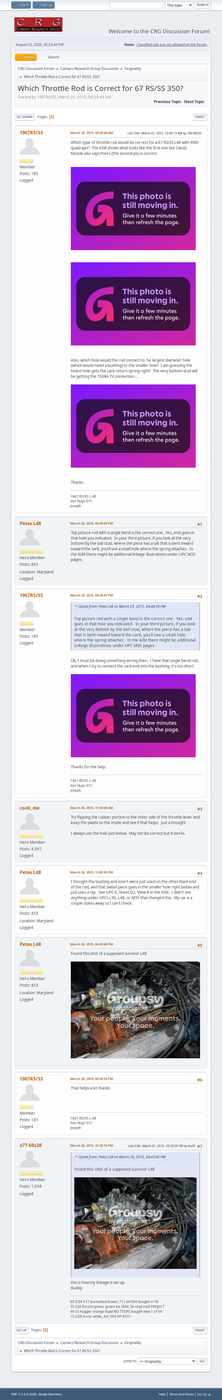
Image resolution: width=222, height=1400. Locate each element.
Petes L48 (30, 523)
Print (200, 117)
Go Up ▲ (204, 1394)
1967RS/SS (31, 132)
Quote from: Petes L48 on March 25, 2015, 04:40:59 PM (122, 606)
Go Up (21, 1330)
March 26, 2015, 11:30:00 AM (91, 808)
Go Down (24, 117)
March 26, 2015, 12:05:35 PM (91, 872)
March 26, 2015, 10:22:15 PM (91, 1145)
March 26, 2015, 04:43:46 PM (91, 944)
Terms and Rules (181, 1394)
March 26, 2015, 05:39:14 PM (91, 1079)
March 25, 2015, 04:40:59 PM (91, 523)
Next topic (194, 101)
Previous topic (167, 101)
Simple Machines (50, 1394)
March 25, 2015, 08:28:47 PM (91, 595)
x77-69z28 (31, 1145)
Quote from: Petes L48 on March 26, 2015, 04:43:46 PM (122, 1156)
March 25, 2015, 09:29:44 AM (91, 133)
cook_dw (30, 808)
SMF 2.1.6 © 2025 (23, 1394)
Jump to (130, 1360)
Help (162, 1394)
